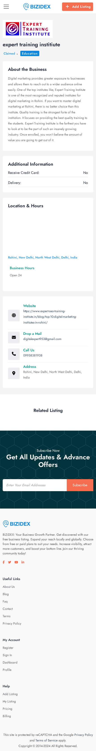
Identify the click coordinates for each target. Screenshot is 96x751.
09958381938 (32, 355)
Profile (7, 670)
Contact (8, 608)
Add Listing (81, 6)
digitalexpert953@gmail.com (42, 339)
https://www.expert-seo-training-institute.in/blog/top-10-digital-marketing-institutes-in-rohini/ (50, 316)
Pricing (7, 708)
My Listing (9, 701)
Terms (6, 616)
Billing (7, 716)
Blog (6, 594)
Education (30, 53)
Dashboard (10, 662)
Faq (5, 601)
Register (8, 647)
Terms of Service (46, 740)
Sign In (7, 655)
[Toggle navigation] (6, 6)
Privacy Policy (12, 623)
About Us (9, 586)
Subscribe (80, 485)
